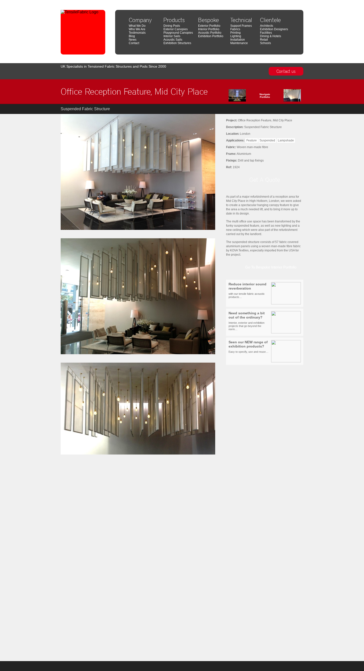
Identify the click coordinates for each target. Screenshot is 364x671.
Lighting (235, 36)
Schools (265, 43)
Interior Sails (171, 36)
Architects (266, 25)
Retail (264, 39)
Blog (132, 36)
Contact (134, 43)
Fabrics (235, 29)
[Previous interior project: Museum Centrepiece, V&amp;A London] (244, 97)
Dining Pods (171, 25)
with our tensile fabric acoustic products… (247, 290)
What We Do (137, 25)
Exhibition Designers (274, 29)
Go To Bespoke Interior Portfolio (270, 267)
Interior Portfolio (208, 29)
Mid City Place (294, 1)
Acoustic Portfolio (209, 32)
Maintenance (239, 43)
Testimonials (137, 32)
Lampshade (286, 140)
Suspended (267, 140)
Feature (251, 140)
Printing (235, 32)
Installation (237, 39)
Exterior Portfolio (209, 25)
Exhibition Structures (177, 43)
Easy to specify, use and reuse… (248, 346)
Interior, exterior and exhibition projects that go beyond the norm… (247, 321)
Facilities (266, 32)
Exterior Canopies (175, 29)
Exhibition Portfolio (210, 36)
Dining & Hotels (270, 36)
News (132, 39)
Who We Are (137, 29)
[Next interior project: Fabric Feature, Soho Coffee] (284, 97)
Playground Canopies (178, 32)
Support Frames (241, 25)
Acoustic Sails (172, 39)
